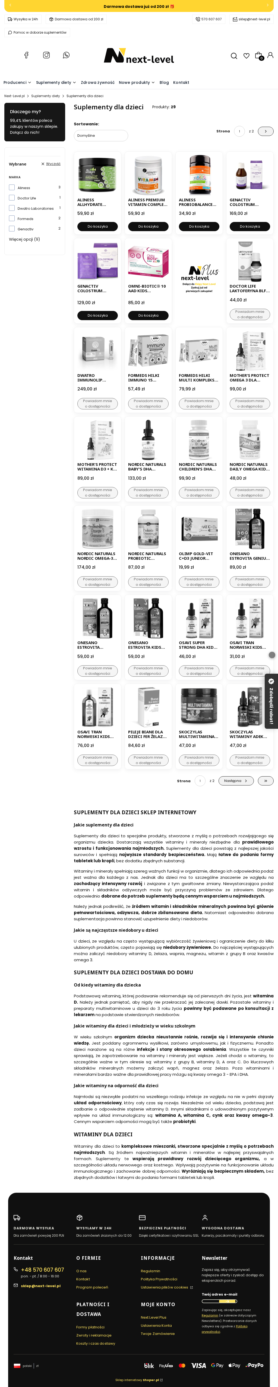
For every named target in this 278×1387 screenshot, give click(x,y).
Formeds (25, 218)
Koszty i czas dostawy (95, 1343)
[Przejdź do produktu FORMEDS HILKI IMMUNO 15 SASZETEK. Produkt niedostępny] (148, 350)
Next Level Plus (154, 1317)
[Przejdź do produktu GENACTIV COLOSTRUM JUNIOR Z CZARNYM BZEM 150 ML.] (250, 175)
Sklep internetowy (137, 1380)
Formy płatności (90, 1327)
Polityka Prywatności (159, 1279)
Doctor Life (27, 198)
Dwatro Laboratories (36, 208)
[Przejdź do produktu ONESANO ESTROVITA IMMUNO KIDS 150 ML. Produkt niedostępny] (97, 618)
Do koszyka (98, 226)
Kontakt (83, 1279)
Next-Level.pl (14, 96)
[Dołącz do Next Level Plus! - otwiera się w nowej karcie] (199, 281)
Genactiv (25, 229)
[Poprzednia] (10, 6)
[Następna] (268, 6)
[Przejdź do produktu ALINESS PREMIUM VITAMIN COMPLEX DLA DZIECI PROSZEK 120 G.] (148, 175)
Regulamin (150, 1271)
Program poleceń (92, 1287)
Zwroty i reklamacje (94, 1335)
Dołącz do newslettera (227, 1301)
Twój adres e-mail (219, 1294)
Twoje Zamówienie (158, 1333)
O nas (81, 1271)
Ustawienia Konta (156, 1325)
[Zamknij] (272, 655)
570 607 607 (211, 19)
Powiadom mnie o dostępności (249, 314)
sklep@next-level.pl (254, 19)
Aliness (24, 187)
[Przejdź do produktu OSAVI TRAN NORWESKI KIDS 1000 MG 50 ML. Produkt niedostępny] (250, 618)
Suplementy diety (45, 96)
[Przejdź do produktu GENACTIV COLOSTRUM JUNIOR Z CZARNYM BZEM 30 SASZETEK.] (97, 261)
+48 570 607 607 (42, 1270)
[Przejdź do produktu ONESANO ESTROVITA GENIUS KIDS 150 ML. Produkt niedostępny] (250, 529)
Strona (223, 131)
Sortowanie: (86, 124)
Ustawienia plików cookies (165, 1287)
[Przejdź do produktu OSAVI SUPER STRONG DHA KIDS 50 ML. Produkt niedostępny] (199, 618)
